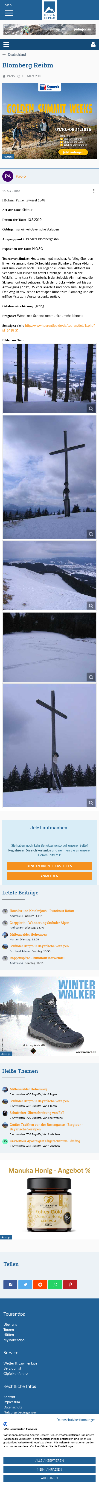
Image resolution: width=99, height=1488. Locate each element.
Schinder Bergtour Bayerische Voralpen (39, 946)
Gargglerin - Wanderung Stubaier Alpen (39, 923)
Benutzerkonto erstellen (49, 866)
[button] (6, 44)
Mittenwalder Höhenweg (28, 934)
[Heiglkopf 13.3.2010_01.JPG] (49, 745)
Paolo (11, 76)
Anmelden (49, 876)
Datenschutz (12, 1407)
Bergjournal (12, 1368)
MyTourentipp (13, 1340)
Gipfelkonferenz (15, 1373)
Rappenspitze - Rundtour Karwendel (37, 958)
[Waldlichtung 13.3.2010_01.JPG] (49, 647)
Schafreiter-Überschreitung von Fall (37, 1113)
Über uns (10, 1324)
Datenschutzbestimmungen (76, 1420)
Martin (14, 939)
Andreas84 (16, 916)
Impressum (11, 1402)
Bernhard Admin (20, 951)
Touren (8, 1329)
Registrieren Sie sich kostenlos (29, 850)
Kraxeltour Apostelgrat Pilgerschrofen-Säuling (45, 1141)
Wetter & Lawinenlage (20, 1363)
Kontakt (9, 1397)
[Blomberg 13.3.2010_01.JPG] (49, 378)
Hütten (8, 1335)
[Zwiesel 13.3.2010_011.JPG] (49, 477)
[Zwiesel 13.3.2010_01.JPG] (49, 575)
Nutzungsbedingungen (20, 1412)
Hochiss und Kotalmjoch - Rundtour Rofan (42, 911)
